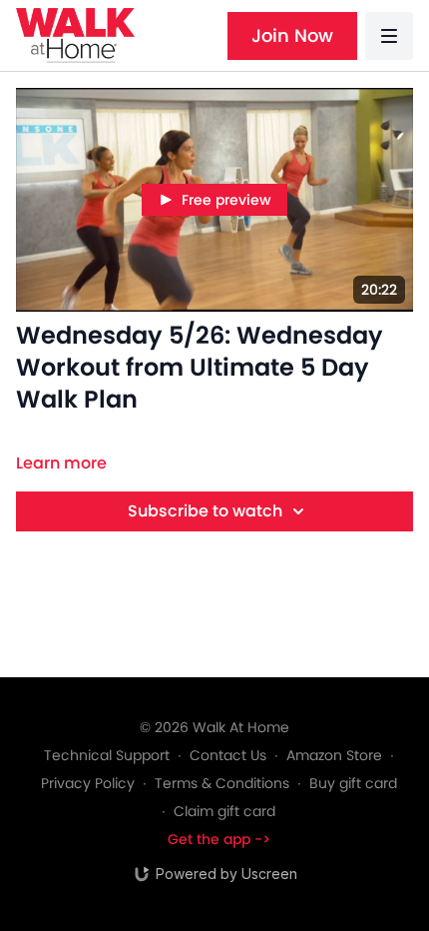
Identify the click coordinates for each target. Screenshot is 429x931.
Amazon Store (334, 755)
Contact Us (228, 755)
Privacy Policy (88, 783)
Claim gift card (224, 811)
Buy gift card (353, 783)
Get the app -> (219, 839)
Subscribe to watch (205, 510)
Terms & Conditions (222, 783)
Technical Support (107, 755)
